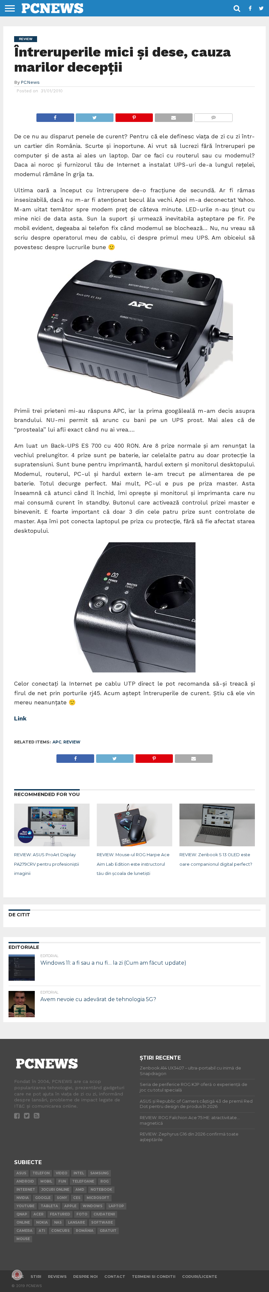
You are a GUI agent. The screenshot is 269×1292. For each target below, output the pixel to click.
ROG (104, 1181)
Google (43, 1198)
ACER (38, 1214)
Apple (70, 1206)
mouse (23, 1239)
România (84, 1231)
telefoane (83, 1181)
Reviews (57, 1276)
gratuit (108, 1231)
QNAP (21, 1214)
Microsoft (98, 1198)
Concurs (60, 1231)
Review (71, 742)
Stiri (36, 1276)
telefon (41, 1173)
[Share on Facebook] (55, 116)
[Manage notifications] (17, 1275)
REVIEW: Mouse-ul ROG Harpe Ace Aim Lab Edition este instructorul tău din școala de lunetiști (133, 864)
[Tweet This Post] (95, 116)
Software (102, 1222)
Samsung (99, 1173)
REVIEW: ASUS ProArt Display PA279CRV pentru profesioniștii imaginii (46, 864)
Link (20, 718)
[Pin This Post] (134, 116)
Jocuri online (55, 1189)
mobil (46, 1181)
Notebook (101, 1189)
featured (60, 1214)
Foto (81, 1214)
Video (61, 1173)
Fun (62, 1181)
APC (56, 742)
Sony (62, 1198)
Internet (25, 1189)
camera (24, 1231)
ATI (42, 1231)
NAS (58, 1222)
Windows (92, 1206)
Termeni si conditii (154, 1276)
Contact (114, 1276)
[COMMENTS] (213, 116)
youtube (25, 1206)
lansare (76, 1222)
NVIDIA (22, 1198)
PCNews (30, 82)
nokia (42, 1222)
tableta (49, 1206)
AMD (79, 1189)
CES (76, 1198)
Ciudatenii (104, 1214)
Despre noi (85, 1276)
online (23, 1222)
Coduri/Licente (199, 1276)
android (25, 1181)
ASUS (21, 1173)
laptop (116, 1206)
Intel (78, 1173)
